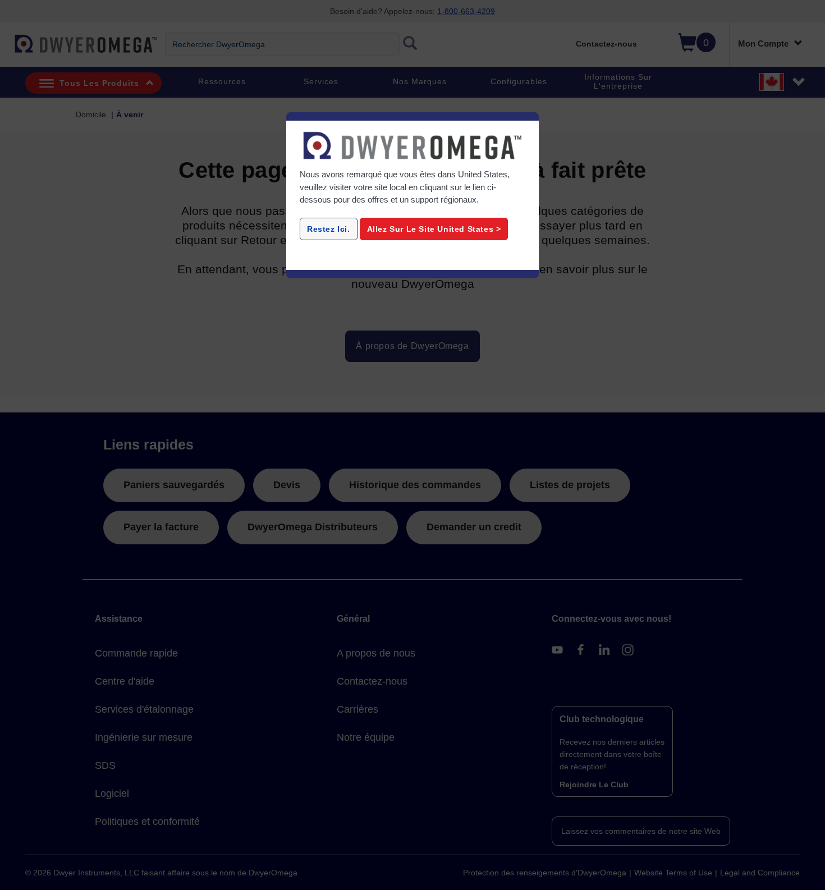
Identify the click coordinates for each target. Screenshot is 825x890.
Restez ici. (328, 228)
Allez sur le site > (434, 228)
